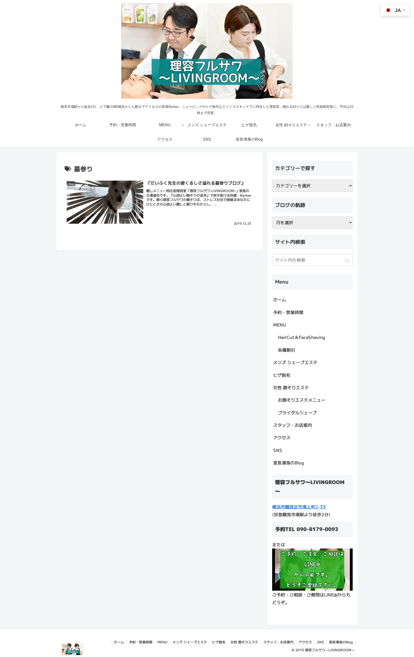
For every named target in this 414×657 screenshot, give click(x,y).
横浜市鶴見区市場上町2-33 (299, 506)
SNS (277, 450)
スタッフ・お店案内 (292, 425)
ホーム (279, 299)
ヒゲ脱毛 (281, 375)
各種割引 (286, 350)
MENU (279, 324)
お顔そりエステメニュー (301, 400)
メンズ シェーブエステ (295, 362)
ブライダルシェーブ (297, 412)
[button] (347, 260)
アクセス (281, 437)
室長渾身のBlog (288, 462)
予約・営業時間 (288, 312)
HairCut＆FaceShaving (301, 337)
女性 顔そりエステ (291, 387)
